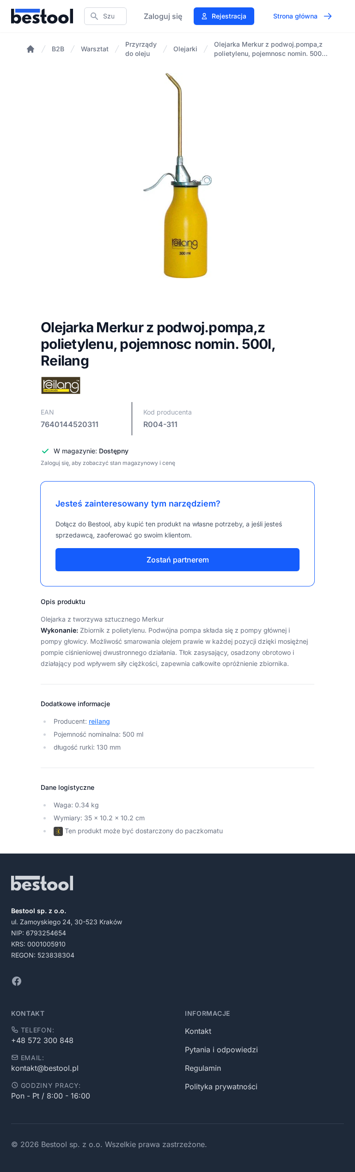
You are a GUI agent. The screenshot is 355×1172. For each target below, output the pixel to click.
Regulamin (203, 1068)
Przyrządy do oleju (141, 48)
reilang (99, 721)
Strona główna (295, 16)
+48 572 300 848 (42, 1040)
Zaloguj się (163, 16)
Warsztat (95, 49)
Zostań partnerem (178, 559)
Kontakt (198, 1031)
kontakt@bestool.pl (45, 1068)
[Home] (30, 49)
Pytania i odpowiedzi (221, 1049)
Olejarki (185, 49)
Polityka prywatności (221, 1086)
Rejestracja (229, 16)
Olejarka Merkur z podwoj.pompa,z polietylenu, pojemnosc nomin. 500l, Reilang (269, 49)
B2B (58, 49)
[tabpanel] (177, 175)
